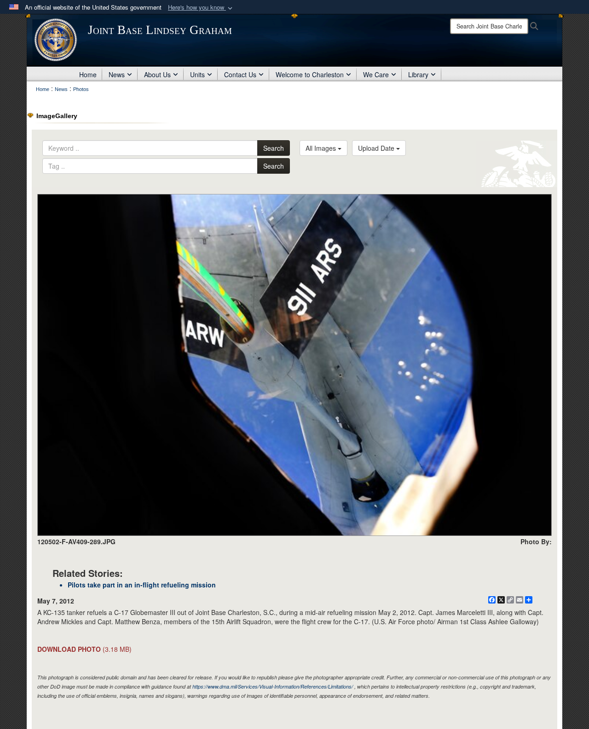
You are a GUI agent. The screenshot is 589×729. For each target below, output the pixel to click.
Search (273, 148)
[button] (201, 7)
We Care (376, 74)
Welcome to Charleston (310, 74)
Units (197, 74)
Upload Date (377, 148)
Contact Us (240, 74)
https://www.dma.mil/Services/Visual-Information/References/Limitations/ (272, 686)
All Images (322, 148)
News (117, 74)
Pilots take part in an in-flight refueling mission (142, 584)
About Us (157, 74)
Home (88, 74)
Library (418, 74)
